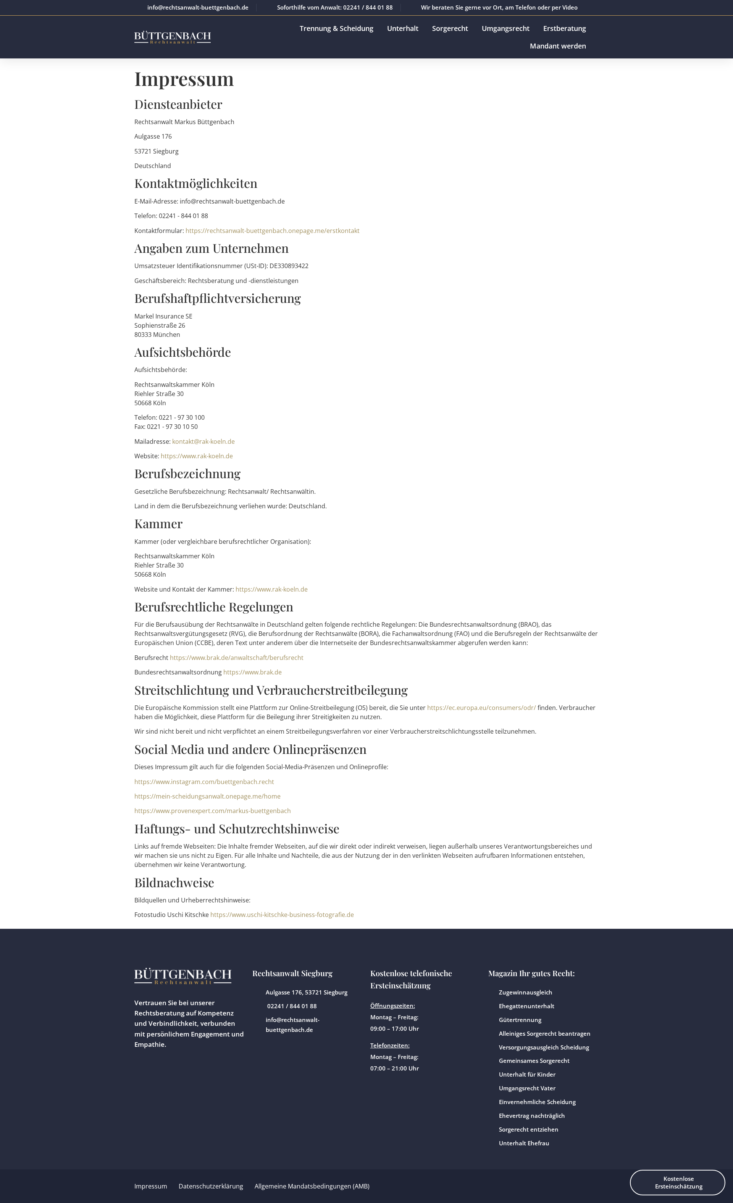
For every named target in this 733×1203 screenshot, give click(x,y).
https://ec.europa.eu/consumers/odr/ (481, 707)
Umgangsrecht (506, 28)
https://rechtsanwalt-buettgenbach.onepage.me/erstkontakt (273, 230)
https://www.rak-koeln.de (197, 456)
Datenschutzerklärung (211, 1186)
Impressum (150, 1186)
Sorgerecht (450, 28)
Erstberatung (564, 28)
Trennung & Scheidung (336, 28)
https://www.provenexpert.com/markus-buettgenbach (212, 811)
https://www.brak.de (252, 672)
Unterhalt (402, 28)
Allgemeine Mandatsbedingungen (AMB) (312, 1186)
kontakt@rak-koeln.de (203, 441)
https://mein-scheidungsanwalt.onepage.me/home (207, 796)
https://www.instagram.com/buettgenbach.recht (204, 782)
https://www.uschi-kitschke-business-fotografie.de (282, 914)
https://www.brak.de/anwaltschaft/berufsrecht (237, 657)
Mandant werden (558, 45)
